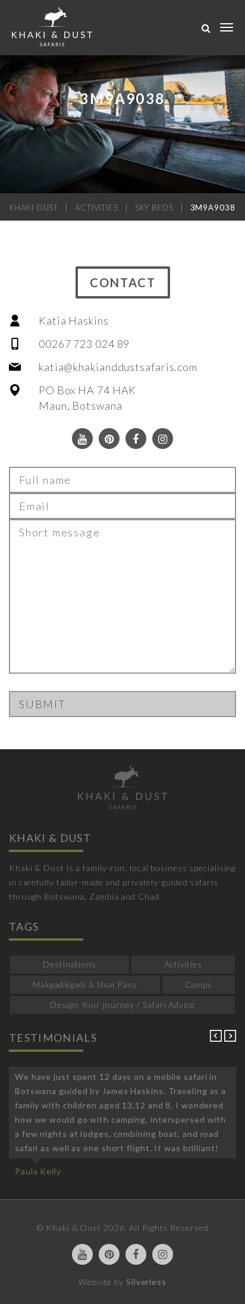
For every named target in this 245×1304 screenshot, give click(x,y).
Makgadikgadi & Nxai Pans (85, 984)
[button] (217, 1038)
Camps (199, 984)
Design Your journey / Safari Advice (122, 1005)
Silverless (146, 1282)
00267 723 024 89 (84, 343)
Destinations (69, 964)
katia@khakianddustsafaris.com (118, 366)
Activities (183, 964)
